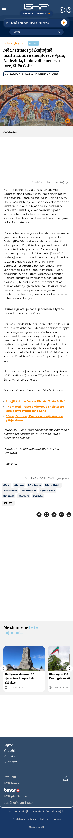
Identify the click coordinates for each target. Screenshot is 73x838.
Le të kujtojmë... (14, 43)
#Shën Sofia (47, 490)
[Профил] (69, 10)
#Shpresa (8, 495)
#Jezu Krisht (53, 485)
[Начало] (36, 7)
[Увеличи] (62, 182)
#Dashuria (34, 485)
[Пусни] (64, 22)
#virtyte (38, 495)
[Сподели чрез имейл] (69, 514)
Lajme (8, 745)
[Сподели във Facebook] (39, 514)
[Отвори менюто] (4, 9)
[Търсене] (59, 32)
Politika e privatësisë (24, 819)
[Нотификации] (62, 10)
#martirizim (28, 490)
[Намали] (68, 182)
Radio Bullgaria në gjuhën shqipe (33, 74)
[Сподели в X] (46, 514)
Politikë (9, 756)
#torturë (24, 495)
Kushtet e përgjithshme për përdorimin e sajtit (36, 811)
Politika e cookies (50, 819)
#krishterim (10, 490)
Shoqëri (9, 751)
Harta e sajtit (36, 827)
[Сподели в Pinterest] (61, 514)
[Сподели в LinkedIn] (54, 514)
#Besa (6, 485)
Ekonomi (10, 762)
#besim (19, 485)
